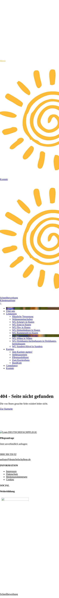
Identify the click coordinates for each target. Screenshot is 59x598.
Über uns (10, 311)
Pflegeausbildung (20, 357)
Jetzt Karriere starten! (22, 352)
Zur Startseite (6, 409)
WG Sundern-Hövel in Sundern (27, 346)
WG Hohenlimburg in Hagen (26, 330)
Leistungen (11, 313)
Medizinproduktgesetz (16, 477)
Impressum (11, 471)
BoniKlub (17, 363)
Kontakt (10, 368)
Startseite (10, 308)
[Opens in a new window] (15, 500)
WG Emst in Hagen (21, 324)
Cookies (10, 479)
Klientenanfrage (7, 300)
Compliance (12, 365)
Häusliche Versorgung (22, 316)
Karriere (10, 349)
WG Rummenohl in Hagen (25, 333)
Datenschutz (12, 474)
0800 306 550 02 (8, 454)
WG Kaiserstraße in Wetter (25, 335)
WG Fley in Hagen (21, 327)
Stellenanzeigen (19, 354)
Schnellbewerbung (9, 297)
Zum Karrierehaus (20, 360)
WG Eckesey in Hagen (23, 322)
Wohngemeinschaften (22, 319)
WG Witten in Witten (22, 338)
